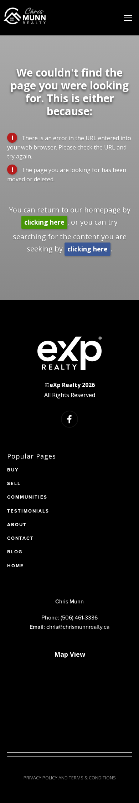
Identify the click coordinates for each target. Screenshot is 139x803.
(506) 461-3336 (79, 617)
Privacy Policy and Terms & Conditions (70, 777)
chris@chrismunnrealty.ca (77, 627)
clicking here (44, 222)
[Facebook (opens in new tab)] (69, 419)
